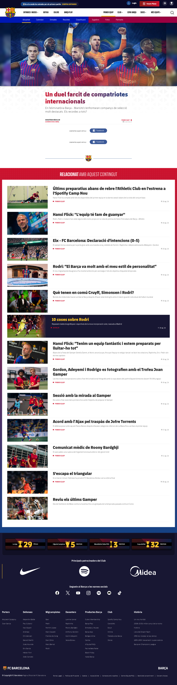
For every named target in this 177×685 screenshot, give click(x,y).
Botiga (45, 12)
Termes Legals (57, 676)
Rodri (48, 648)
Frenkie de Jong (52, 636)
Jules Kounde (28, 644)
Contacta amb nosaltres (110, 676)
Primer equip (108, 12)
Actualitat (26, 20)
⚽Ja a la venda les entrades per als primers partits (50, 4)
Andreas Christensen (27, 634)
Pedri (48, 624)
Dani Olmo (50, 640)
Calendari (40, 20)
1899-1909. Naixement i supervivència (148, 640)
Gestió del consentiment (146, 676)
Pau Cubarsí (27, 624)
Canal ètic (111, 624)
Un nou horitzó (140, 619)
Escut (110, 628)
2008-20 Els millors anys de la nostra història (148, 626)
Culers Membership (92, 619)
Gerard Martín (28, 640)
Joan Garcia (6, 624)
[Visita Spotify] (84, 571)
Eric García (27, 648)
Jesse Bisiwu (70, 640)
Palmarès (119, 20)
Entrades (53, 20)
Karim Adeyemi (71, 636)
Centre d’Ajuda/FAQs (90, 642)
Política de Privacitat (72, 676)
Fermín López (51, 628)
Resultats (66, 20)
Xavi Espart (27, 628)
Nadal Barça (89, 657)
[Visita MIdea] (143, 571)
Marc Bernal (50, 644)
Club (119, 12)
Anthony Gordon (72, 632)
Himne (110, 632)
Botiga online (90, 636)
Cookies (84, 676)
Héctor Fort (27, 653)
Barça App (89, 632)
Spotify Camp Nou (115, 619)
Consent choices (162, 676)
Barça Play (68, 12)
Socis (142, 12)
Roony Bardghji (71, 628)
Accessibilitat (94, 676)
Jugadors (95, 20)
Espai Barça (131, 12)
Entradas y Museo (92, 628)
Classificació (81, 20)
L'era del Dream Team (142, 632)
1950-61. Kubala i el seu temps (145, 636)
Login (132, 3)
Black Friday (89, 653)
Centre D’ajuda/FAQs (127, 676)
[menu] (171, 3)
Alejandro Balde (29, 619)
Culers (56, 12)
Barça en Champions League (145, 644)
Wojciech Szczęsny (9, 619)
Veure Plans (151, 3)
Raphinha (69, 624)
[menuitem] (171, 3)
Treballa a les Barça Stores (115, 638)
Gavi (47, 619)
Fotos (107, 20)
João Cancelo (28, 657)
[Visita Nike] (30, 571)
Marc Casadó (50, 632)
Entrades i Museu (30, 12)
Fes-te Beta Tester (91, 648)
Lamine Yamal (71, 619)
